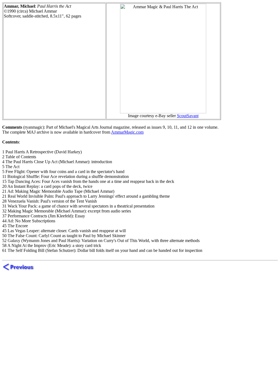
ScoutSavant (188, 115)
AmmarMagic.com (127, 132)
